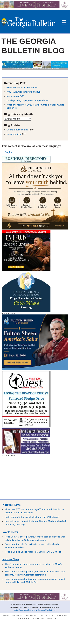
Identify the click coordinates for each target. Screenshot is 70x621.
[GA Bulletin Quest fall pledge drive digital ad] (26, 426)
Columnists (46, 615)
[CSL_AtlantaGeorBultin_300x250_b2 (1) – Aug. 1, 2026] (26, 269)
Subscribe (23, 618)
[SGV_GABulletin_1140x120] (35, 7)
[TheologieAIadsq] (35, 228)
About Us (17, 615)
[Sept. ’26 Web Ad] (26, 310)
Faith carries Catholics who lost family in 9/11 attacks (32, 517)
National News (11, 505)
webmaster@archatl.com (46, 610)
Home (6, 615)
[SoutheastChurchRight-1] (26, 453)
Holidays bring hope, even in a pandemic (28, 100)
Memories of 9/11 (15, 96)
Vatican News (10, 559)
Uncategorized (14, 134)
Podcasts (61, 615)
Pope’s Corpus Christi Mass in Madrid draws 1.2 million (33, 551)
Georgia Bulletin (28, 22)
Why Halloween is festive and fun (24, 91)
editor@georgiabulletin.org (24, 610)
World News (10, 532)
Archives (31, 615)
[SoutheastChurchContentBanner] (35, 68)
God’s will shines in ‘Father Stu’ (23, 87)
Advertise (38, 618)
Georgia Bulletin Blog (17, 129)
